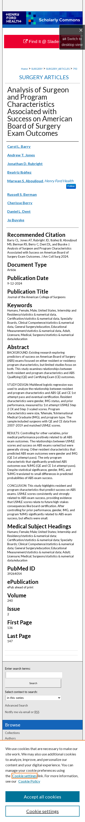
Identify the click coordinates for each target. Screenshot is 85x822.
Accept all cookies (42, 796)
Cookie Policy (29, 781)
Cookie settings (24, 776)
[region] (42, 781)
